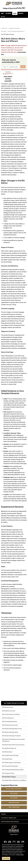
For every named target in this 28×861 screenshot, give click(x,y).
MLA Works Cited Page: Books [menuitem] (10, 732)
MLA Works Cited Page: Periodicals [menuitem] (11, 736)
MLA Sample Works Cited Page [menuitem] (10, 755)
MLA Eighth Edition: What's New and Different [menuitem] (14, 780)
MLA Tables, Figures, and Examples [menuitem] (11, 762)
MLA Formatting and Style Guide (16, 31)
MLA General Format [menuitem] (7, 707)
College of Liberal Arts (10, 8)
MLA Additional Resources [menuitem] (9, 748)
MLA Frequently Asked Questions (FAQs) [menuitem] (12, 769)
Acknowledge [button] (6, 858)
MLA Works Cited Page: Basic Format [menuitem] (12, 728)
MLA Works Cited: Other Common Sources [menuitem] (13, 744)
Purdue (3, 814)
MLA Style (3, 31)
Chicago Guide (14, 802)
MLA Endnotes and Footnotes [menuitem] (10, 725)
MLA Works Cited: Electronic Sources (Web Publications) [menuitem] (13, 740)
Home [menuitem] (2, 13)
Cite (23, 67)
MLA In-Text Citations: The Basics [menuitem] (11, 714)
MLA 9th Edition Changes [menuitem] (9, 777)
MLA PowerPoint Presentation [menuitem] (10, 766)
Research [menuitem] (20, 13)
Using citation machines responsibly (8, 79)
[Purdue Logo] (14, 3)
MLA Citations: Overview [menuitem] (8, 711)
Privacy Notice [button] (20, 854)
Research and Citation (14, 28)
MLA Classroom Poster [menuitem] (8, 773)
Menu (3, 16)
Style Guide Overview (14, 788)
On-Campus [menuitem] (8, 13)
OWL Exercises (14, 807)
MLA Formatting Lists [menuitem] (8, 718)
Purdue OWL (4, 28)
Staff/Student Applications (10, 821)
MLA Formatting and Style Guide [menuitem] (14, 703)
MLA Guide (14, 793)
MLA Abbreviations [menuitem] (7, 752)
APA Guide (14, 798)
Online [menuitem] (14, 13)
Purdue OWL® (21, 8)
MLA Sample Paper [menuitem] (7, 759)
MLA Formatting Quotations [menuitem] (9, 721)
